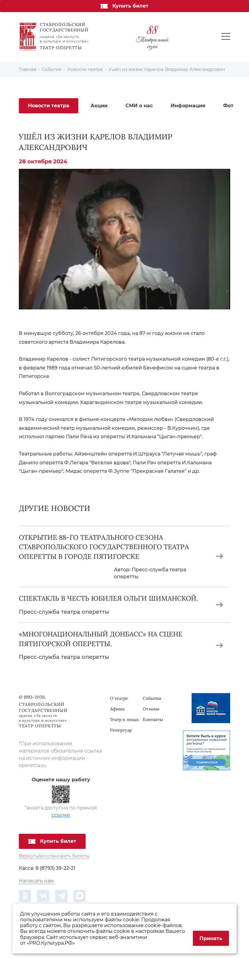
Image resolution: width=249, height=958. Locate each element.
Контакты (153, 719)
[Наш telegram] (61, 896)
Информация (188, 105)
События (152, 698)
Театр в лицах (124, 719)
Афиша (117, 709)
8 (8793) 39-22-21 (55, 868)
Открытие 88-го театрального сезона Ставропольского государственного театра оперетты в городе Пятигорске (104, 547)
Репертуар (121, 730)
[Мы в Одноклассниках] (25, 896)
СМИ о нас (139, 105)
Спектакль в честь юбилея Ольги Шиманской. (108, 598)
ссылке (61, 815)
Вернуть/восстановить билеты (54, 856)
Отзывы (151, 709)
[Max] (79, 896)
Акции (98, 105)
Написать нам (36, 881)
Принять (211, 938)
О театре (119, 698)
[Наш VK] (43, 896)
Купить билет (130, 6)
